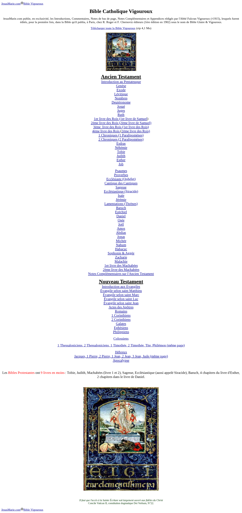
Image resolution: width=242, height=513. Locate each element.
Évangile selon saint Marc (121, 295)
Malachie (121, 261)
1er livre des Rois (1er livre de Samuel (120, 119)
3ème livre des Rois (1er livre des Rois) (121, 127)
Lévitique (121, 94)
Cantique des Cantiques (121, 183)
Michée (121, 241)
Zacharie (121, 257)
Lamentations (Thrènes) (121, 204)
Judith (121, 156)
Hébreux (121, 352)
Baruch (121, 208)
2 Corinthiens (121, 319)
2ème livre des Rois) (135, 131)
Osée (121, 220)
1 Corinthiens (121, 315)
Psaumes (121, 171)
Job (121, 164)
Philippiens (121, 332)
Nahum (121, 245)
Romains (121, 311)
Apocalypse (121, 360)
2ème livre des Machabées (121, 270)
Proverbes (121, 175)
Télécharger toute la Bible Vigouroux (113, 28)
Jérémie (121, 200)
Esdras (121, 143)
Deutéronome (121, 102)
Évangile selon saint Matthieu (121, 291)
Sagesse (121, 187)
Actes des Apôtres (121, 307)
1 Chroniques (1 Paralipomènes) (121, 135)
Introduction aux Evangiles (121, 287)
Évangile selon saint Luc (121, 299)
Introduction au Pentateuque (121, 82)
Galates (121, 324)
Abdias (121, 233)
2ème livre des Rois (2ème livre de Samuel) (121, 123)
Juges (121, 110)
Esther (121, 160)
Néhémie (121, 148)
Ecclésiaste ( (114, 179)
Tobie (121, 152)
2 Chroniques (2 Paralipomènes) (121, 139)
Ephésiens (121, 328)
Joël (121, 224)
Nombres (121, 98)
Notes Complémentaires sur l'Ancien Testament (121, 274)
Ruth (121, 115)
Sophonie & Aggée (121, 253)
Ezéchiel (121, 212)
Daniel (121, 216)
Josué (121, 106)
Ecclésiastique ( (115, 191)
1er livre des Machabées (121, 265)
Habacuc (121, 249)
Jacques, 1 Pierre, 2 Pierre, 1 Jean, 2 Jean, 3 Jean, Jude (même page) (121, 356)
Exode (121, 90)
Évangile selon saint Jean (121, 303)
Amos (121, 228)
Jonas (121, 237)
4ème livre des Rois (106, 131)
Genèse (121, 86)
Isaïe (121, 195)
